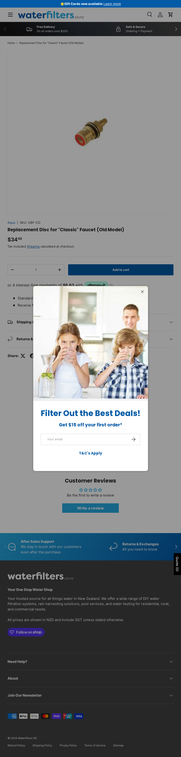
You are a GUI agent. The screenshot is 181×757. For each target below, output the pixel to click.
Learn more (112, 4)
